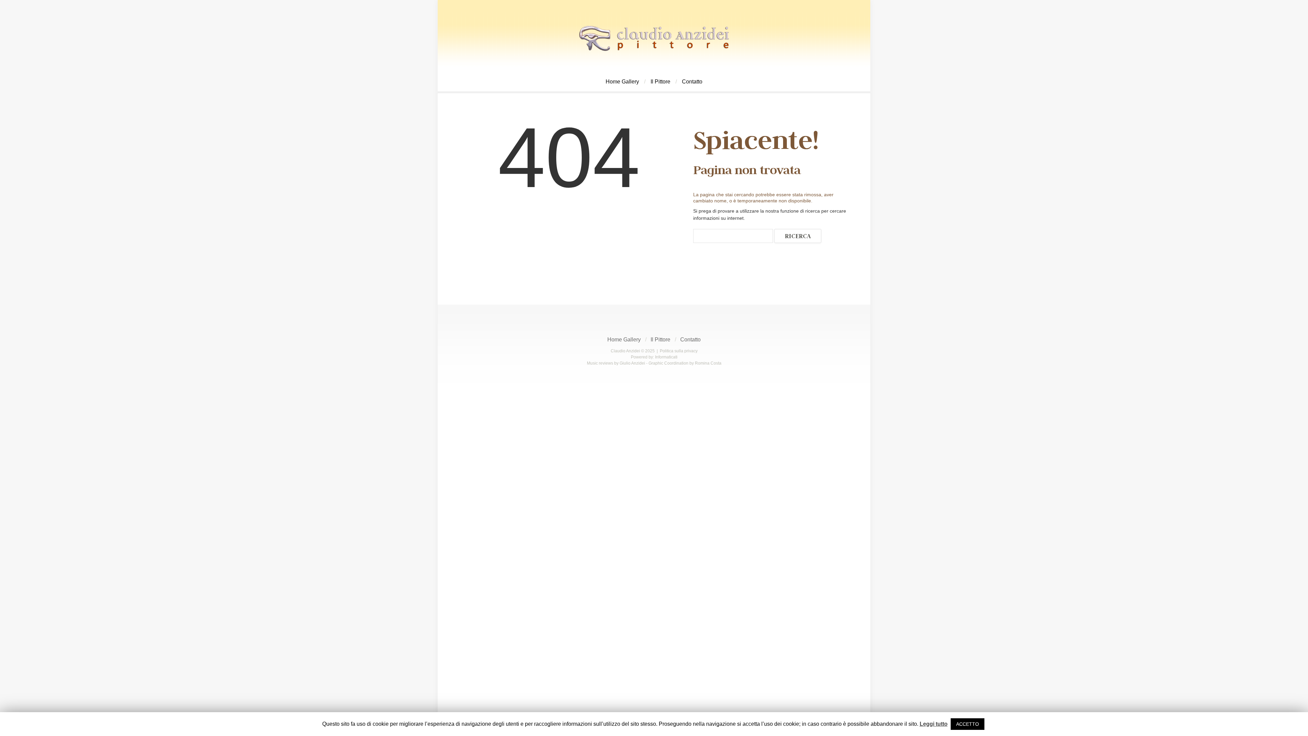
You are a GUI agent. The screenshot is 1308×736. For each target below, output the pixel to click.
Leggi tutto (934, 724)
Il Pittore (660, 82)
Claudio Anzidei (625, 351)
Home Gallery (622, 82)
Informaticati (666, 357)
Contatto (692, 82)
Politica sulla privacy (679, 351)
